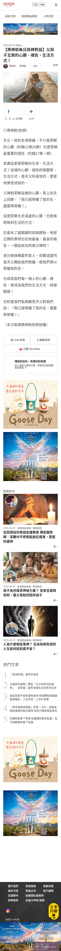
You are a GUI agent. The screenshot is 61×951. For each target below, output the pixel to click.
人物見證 (48, 16)
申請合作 (31, 891)
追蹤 (35, 65)
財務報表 (13, 900)
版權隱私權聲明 (35, 895)
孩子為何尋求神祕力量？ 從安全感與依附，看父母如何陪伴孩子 (29, 592)
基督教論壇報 (29, 16)
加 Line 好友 (17, 340)
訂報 (35, 4)
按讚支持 (44, 340)
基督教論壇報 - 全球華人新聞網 (8, 4)
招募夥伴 (13, 895)
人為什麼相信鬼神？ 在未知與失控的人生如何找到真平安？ (29, 646)
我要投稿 (48, 886)
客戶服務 (48, 891)
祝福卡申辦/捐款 (35, 900)
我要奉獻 (19, 367)
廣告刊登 (13, 891)
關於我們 (13, 886)
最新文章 (10, 16)
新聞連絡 (31, 886)
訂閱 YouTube (31, 349)
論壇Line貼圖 (12, 919)
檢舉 (55, 65)
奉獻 (42, 4)
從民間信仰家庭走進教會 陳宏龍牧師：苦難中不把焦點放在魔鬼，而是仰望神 (29, 537)
